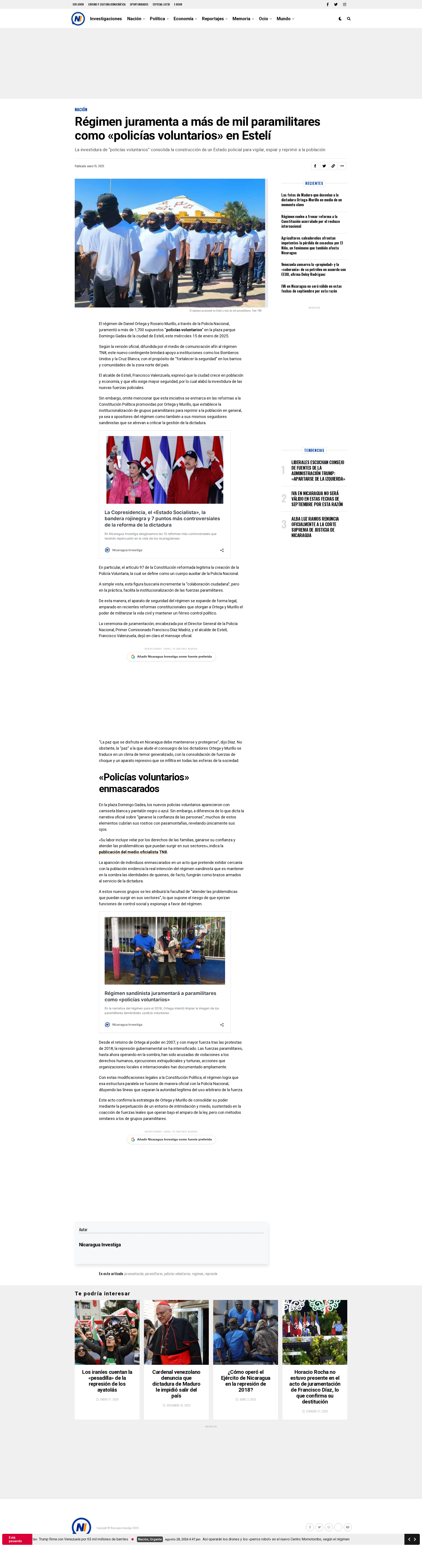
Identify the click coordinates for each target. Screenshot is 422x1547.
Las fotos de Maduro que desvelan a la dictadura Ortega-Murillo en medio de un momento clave (311, 199)
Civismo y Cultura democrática (107, 4)
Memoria (241, 18)
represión (211, 1273)
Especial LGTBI (161, 4)
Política (157, 18)
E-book (178, 4)
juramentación (134, 1273)
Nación (134, 18)
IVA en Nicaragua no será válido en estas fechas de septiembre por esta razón (311, 289)
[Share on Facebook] (315, 166)
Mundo (284, 18)
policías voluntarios (177, 1273)
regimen (197, 1273)
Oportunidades (139, 4)
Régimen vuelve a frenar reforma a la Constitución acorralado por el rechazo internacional (310, 221)
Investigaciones (106, 18)
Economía (183, 18)
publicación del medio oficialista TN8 (133, 852)
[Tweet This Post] (324, 166)
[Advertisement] (211, 64)
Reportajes (213, 18)
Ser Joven (78, 4)
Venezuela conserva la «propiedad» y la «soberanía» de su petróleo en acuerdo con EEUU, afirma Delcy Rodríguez (313, 269)
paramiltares (154, 1273)
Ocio (263, 18)
